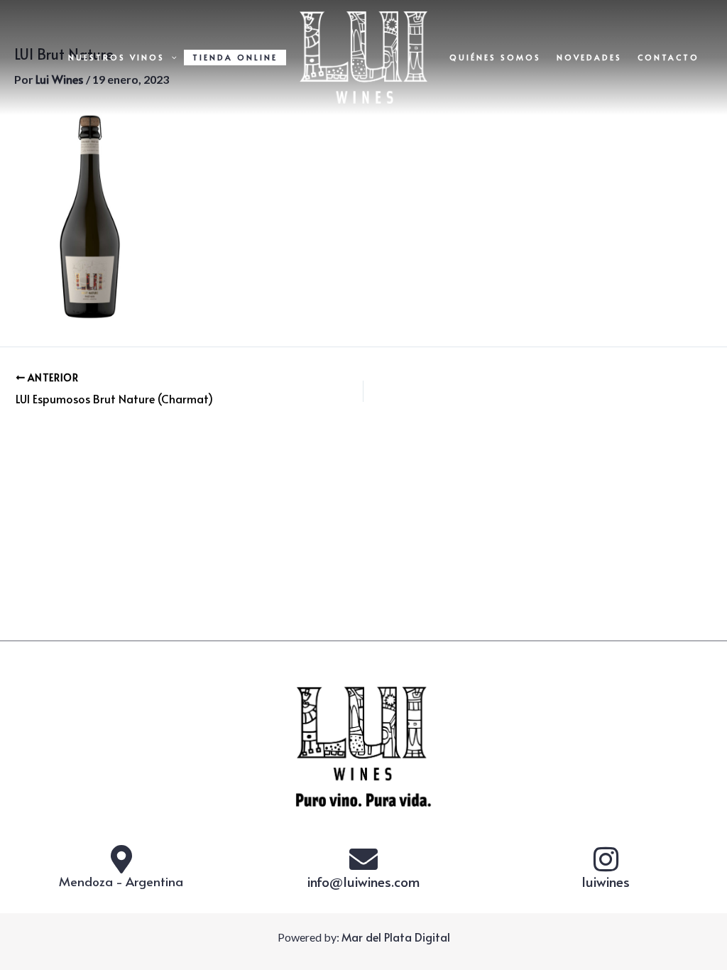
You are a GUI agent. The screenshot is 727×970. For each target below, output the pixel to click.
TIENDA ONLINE (235, 57)
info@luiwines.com (363, 881)
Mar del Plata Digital (395, 936)
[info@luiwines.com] (363, 859)
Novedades (589, 57)
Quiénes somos (495, 57)
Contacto (668, 57)
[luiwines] (605, 859)
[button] (171, 57)
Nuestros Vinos (116, 57)
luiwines (605, 881)
